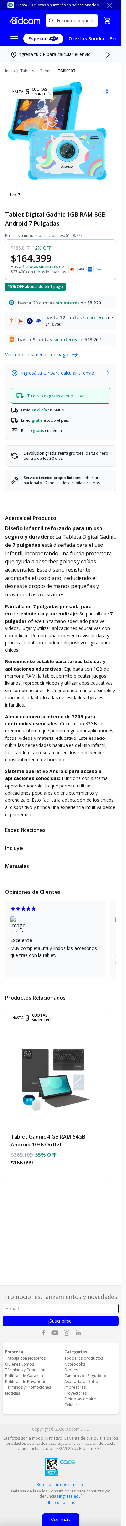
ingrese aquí (70, 1496)
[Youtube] (55, 1333)
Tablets (27, 70)
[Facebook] (43, 1333)
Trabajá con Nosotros (25, 1358)
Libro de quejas (60, 1502)
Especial (37, 38)
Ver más (60, 1519)
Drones (71, 1370)
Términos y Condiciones (27, 1370)
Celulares (72, 1404)
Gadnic (45, 70)
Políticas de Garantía (24, 1375)
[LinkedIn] (78, 1333)
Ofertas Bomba (86, 38)
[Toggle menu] (14, 39)
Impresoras (75, 1387)
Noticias (12, 1393)
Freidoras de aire (80, 1399)
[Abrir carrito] (107, 20)
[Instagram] (66, 1333)
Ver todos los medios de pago (36, 355)
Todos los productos (83, 1358)
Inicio (10, 70)
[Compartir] (105, 91)
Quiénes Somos (19, 1364)
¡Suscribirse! (60, 1321)
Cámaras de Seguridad (85, 1375)
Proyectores (75, 1393)
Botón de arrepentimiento (61, 1484)
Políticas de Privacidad (26, 1381)
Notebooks (74, 1364)
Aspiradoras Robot (82, 1381)
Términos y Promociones (28, 1387)
